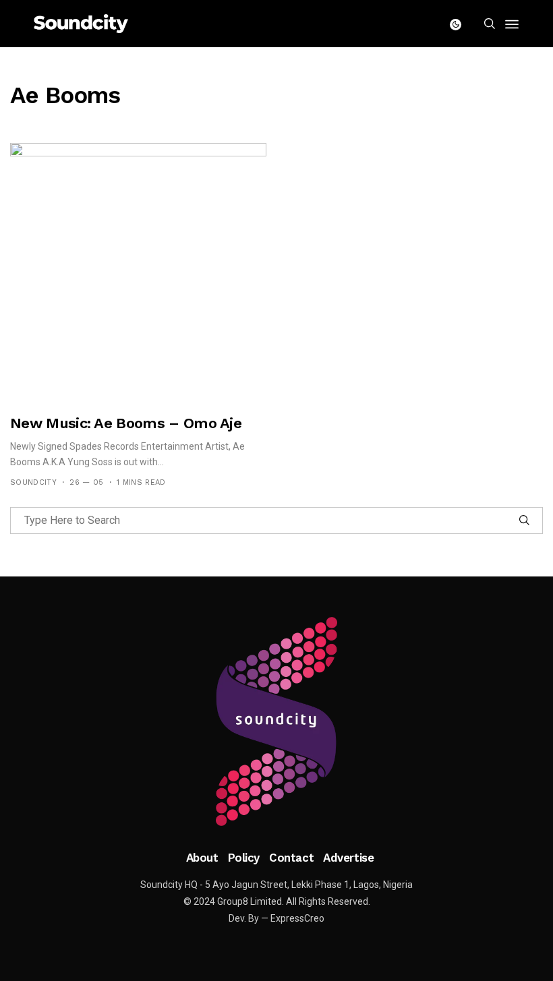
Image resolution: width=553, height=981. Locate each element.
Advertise (348, 857)
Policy (244, 857)
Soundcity (33, 482)
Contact (291, 857)
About (202, 857)
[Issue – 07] (276, 721)
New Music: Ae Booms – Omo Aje (125, 423)
